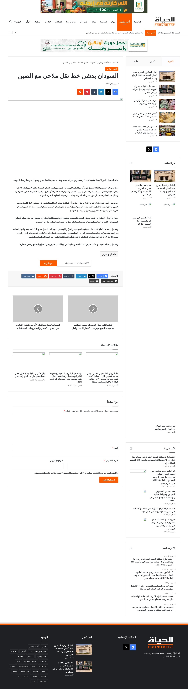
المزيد (18, 21)
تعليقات (135, 61)
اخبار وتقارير (41, 656)
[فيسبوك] (115, 92)
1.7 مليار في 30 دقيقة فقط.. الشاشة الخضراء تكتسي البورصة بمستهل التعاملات (144, 129)
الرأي (28, 21)
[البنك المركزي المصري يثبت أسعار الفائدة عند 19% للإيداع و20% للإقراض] (167, 76)
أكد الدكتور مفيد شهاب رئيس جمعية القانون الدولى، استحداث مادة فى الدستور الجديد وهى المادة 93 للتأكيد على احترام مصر (163, 477)
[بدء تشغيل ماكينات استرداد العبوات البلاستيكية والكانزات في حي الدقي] (167, 90)
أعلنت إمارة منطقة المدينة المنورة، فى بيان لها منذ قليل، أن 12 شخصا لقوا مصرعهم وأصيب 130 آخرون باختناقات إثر (152, 460)
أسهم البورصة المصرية (38, 651)
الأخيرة (171, 61)
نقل (33, 681)
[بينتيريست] (87, 92)
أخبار (44, 646)
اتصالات (58, 21)
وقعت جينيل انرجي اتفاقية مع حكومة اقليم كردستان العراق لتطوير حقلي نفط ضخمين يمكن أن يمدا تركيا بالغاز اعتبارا (66, 377)
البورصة (103, 21)
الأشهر (153, 61)
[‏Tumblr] (94, 92)
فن (18, 676)
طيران (43, 676)
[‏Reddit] (80, 92)
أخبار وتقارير (124, 21)
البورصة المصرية (30, 661)
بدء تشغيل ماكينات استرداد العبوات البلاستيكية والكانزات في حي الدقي (144, 89)
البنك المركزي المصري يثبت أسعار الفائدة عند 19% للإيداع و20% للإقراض (144, 75)
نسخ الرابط (48, 263)
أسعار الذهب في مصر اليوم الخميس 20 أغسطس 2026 (141, 220)
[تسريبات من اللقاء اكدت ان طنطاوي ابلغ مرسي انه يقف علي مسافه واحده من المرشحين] (138, 523)
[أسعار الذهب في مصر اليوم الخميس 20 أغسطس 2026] (167, 117)
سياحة (35, 671)
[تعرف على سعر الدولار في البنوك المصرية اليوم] (167, 104)
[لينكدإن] (101, 92)
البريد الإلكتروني (111, 460)
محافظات (42, 681)
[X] (108, 92)
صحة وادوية (71, 21)
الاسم (115, 448)
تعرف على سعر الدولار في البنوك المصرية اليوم (124, 33)
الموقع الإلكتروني (56, 460)
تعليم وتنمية (23, 666)
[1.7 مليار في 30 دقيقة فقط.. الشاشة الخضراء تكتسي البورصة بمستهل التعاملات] (167, 130)
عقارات (48, 21)
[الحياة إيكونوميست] (165, 21)
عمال (26, 676)
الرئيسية (137, 21)
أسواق (23, 651)
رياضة (44, 671)
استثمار (37, 21)
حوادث (12, 666)
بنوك (113, 21)
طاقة (94, 21)
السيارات (84, 21)
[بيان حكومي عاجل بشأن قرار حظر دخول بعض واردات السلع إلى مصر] (29, 361)
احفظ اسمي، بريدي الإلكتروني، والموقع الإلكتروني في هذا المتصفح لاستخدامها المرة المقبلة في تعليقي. (75, 473)
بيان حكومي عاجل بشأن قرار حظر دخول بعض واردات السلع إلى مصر (30, 375)
